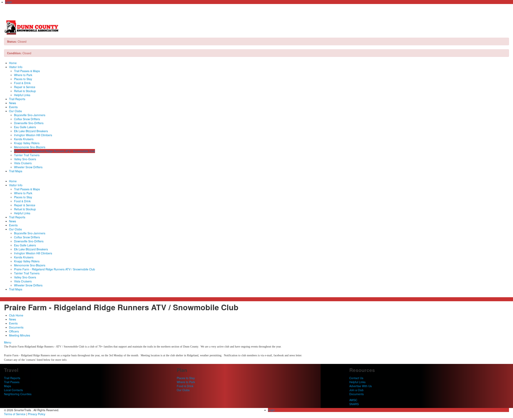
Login (8, 2)
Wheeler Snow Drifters (28, 167)
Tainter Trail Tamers (26, 155)
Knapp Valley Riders (26, 143)
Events (13, 107)
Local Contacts (13, 390)
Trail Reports (17, 99)
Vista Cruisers (23, 163)
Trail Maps (15, 171)
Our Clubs (15, 111)
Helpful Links (22, 95)
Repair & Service (24, 87)
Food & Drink (22, 83)
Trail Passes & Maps (27, 71)
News (12, 103)
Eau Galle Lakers (25, 127)
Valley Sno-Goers (25, 159)
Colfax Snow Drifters (27, 119)
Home (13, 63)
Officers (14, 331)
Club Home (16, 315)
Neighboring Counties (17, 394)
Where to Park (23, 75)
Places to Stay (23, 79)
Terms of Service (14, 414)
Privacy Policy (36, 414)
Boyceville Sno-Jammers (29, 115)
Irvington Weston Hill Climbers (33, 135)
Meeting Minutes (19, 335)
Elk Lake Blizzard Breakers (31, 131)
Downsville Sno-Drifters (28, 123)
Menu (7, 342)
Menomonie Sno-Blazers (29, 147)
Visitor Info (15, 67)
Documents (16, 327)
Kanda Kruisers (23, 139)
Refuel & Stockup (25, 91)
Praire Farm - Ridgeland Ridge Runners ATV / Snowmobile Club (54, 151)
